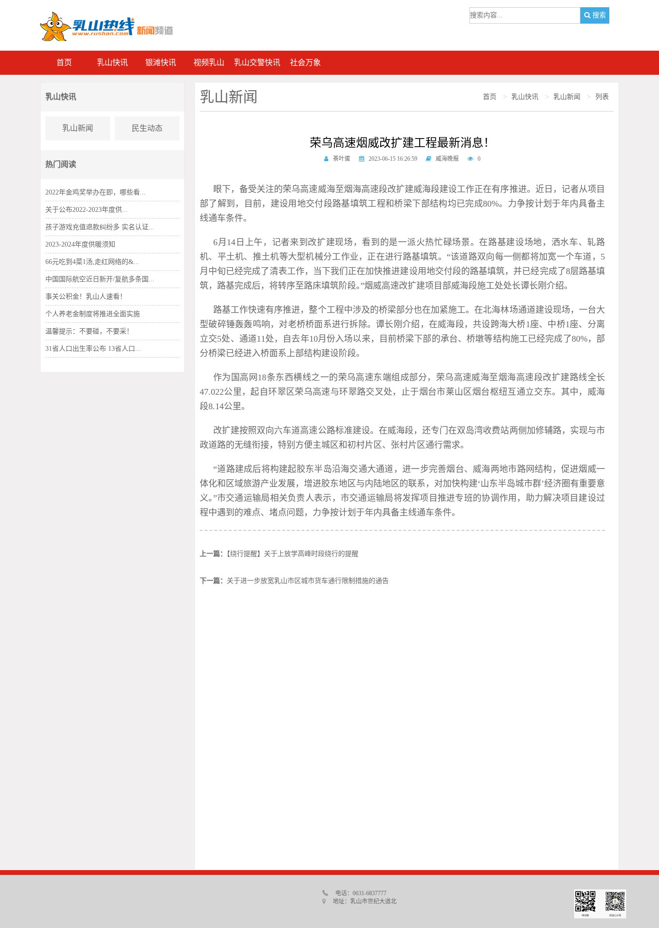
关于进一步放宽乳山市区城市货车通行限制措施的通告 (308, 580)
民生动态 (147, 128)
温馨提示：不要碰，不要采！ (89, 331)
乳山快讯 (524, 96)
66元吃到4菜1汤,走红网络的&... (92, 261)
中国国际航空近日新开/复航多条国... (99, 279)
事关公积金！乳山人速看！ (85, 296)
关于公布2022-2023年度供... (86, 209)
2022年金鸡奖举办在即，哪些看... (95, 192)
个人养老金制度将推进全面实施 (92, 314)
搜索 (598, 15)
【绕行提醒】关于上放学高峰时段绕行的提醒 (292, 553)
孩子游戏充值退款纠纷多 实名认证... (99, 227)
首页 (489, 96)
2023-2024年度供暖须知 (80, 244)
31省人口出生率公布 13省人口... (93, 348)
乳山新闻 (77, 128)
